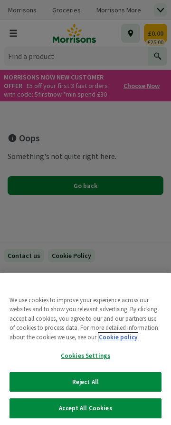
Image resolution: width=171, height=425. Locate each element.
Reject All (85, 382)
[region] (85, 349)
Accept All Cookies (85, 408)
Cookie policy (118, 337)
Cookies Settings (85, 356)
